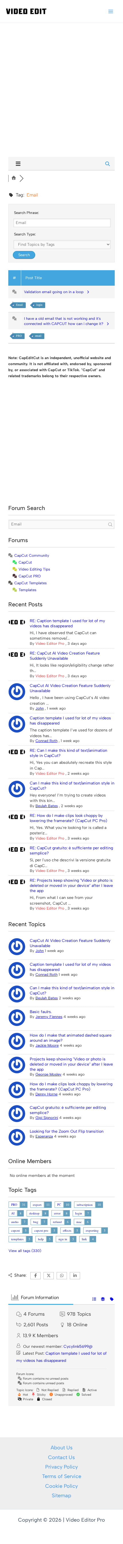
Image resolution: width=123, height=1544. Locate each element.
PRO (19, 335)
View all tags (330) (25, 1251)
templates (17, 1239)
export (37, 1204)
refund (57, 1222)
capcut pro (41, 1230)
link (84, 1239)
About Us (62, 1447)
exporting (92, 1230)
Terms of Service (61, 1476)
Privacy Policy (61, 1467)
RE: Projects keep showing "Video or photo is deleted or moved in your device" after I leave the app (71, 885)
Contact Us (61, 1457)
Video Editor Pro (49, 643)
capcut (15, 1230)
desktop (34, 1213)
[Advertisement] (61, 84)
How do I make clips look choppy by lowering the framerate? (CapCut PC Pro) (71, 1087)
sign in (62, 1239)
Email (19, 304)
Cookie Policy (61, 1486)
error (57, 1213)
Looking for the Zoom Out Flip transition (67, 1131)
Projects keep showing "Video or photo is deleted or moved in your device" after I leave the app (71, 1064)
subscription (85, 1204)
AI (13, 1213)
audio (15, 1222)
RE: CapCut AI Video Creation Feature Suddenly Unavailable (65, 656)
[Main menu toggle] (110, 11)
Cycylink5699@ (78, 1346)
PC (59, 1204)
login (39, 304)
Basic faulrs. (41, 1011)
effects (67, 1230)
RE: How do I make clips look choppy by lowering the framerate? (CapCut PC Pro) (68, 818)
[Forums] (14, 178)
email (38, 335)
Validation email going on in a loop (55, 292)
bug (35, 1222)
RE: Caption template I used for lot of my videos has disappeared (67, 623)
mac (79, 1222)
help (41, 1239)
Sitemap (61, 1495)
